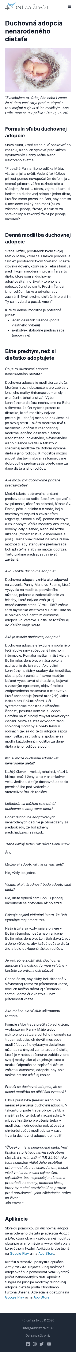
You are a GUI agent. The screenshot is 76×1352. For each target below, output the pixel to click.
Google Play (19, 1253)
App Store (46, 1253)
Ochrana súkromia (38, 1335)
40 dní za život (32, 1320)
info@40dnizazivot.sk (38, 1328)
